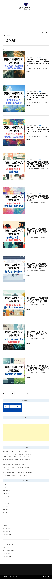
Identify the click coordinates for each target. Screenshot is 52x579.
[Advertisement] (26, 20)
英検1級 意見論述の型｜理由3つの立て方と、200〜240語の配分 (14, 464)
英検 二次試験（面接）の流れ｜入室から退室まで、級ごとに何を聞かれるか (17, 459)
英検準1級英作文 (6, 528)
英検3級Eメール (6, 515)
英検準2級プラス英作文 (7, 544)
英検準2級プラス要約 (7, 547)
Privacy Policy (19, 576)
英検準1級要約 (5, 531)
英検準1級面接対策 (6, 534)
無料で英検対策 (26, 7)
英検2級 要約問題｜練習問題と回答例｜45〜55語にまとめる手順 (15, 475)
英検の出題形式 (5, 525)
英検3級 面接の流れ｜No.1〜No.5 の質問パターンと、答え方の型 (15, 451)
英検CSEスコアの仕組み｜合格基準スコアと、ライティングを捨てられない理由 (17, 456)
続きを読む (29, 71)
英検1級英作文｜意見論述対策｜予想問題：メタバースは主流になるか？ (38, 198)
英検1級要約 (39, 57)
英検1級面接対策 (6, 496)
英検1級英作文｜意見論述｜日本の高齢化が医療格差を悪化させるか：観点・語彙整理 (38, 164)
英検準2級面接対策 (6, 556)
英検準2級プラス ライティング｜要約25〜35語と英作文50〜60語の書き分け (17, 454)
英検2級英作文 (5, 503)
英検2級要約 (5, 506)
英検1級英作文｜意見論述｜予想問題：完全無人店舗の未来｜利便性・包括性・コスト (38, 266)
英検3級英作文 (5, 518)
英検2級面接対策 (6, 509)
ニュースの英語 (5, 487)
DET (3, 484)
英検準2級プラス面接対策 (7, 550)
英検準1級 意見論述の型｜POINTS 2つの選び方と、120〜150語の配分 (16, 467)
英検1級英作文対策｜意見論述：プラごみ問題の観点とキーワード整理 (38, 334)
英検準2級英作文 (6, 553)
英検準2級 (4, 537)
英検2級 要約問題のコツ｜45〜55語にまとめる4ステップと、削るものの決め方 (17, 472)
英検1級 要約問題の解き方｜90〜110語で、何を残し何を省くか (14, 469)
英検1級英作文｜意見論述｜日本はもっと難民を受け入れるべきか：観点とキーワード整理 (38, 300)
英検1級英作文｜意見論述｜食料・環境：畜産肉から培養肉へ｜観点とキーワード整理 (38, 368)
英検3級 (4, 512)
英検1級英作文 (39, 159)
